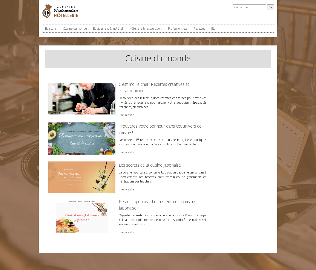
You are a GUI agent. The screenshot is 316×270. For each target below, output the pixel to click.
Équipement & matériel (108, 28)
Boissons (51, 28)
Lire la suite (126, 115)
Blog (214, 28)
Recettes (199, 28)
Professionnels (177, 28)
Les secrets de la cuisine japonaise (150, 165)
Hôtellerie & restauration (145, 28)
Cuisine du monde (75, 28)
